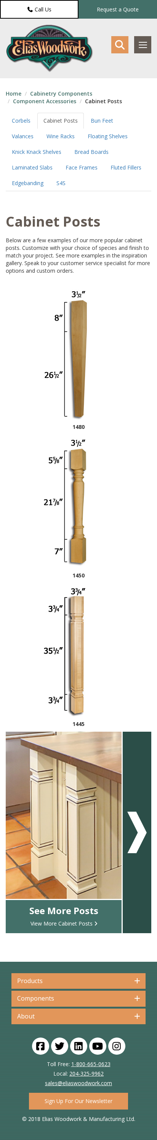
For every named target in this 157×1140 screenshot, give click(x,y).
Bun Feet (102, 120)
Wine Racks (60, 136)
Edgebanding (27, 183)
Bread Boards (91, 151)
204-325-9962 (86, 1073)
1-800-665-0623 (91, 1064)
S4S (61, 183)
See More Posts (63, 910)
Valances (23, 136)
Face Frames (82, 167)
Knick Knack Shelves (36, 151)
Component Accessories (44, 101)
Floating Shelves (108, 136)
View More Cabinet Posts (61, 923)
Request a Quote (118, 9)
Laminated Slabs (32, 167)
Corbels (21, 120)
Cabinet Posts (60, 120)
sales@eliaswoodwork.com (78, 1083)
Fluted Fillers (126, 167)
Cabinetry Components (61, 93)
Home (13, 93)
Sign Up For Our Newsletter (78, 1101)
